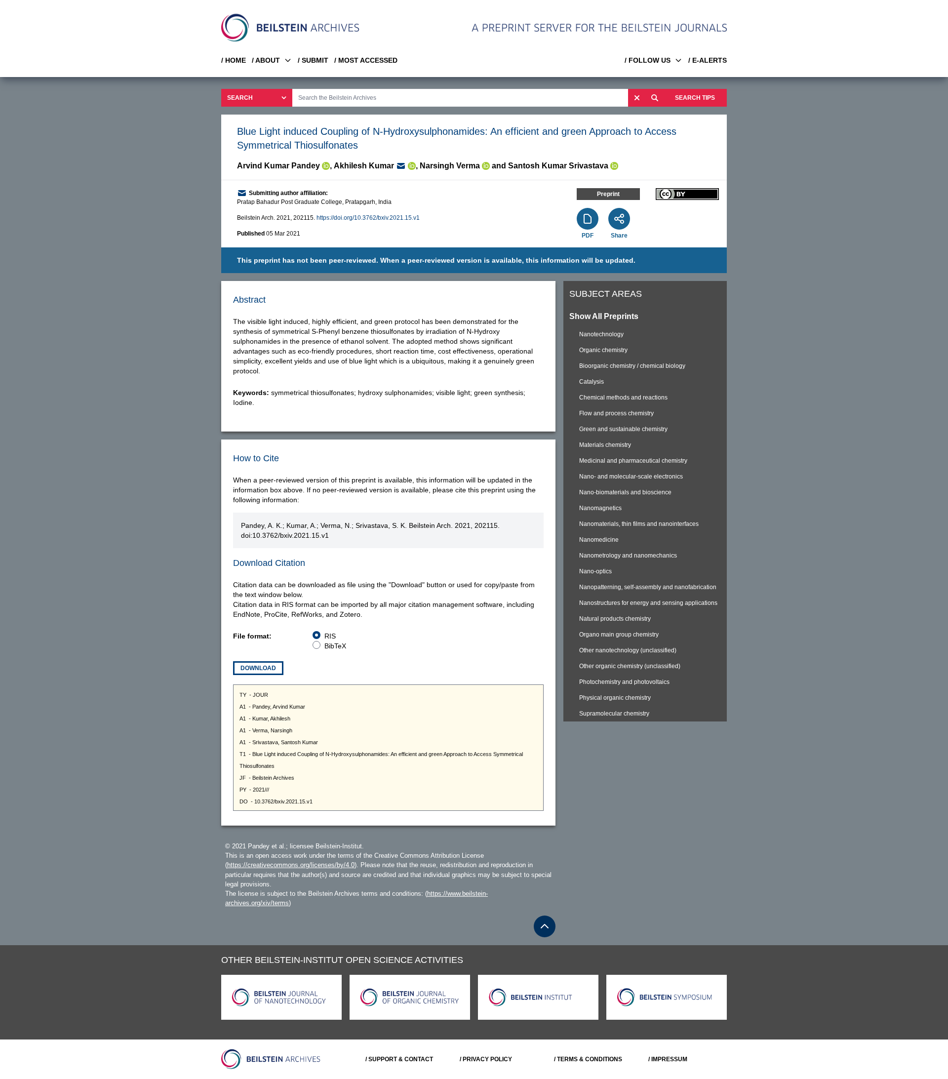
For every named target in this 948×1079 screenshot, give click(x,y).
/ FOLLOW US (648, 60)
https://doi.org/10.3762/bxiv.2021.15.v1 (368, 217)
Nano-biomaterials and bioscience (625, 492)
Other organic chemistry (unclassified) (629, 666)
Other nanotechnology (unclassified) (627, 650)
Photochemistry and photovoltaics (624, 682)
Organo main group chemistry (619, 634)
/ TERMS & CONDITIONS (588, 1059)
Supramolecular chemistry (614, 713)
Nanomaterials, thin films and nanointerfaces (639, 523)
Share (619, 235)
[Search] (655, 98)
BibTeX (335, 646)
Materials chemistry (605, 444)
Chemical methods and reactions (623, 397)
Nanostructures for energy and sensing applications (648, 602)
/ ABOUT (266, 60)
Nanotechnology (601, 334)
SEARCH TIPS (695, 97)
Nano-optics (595, 571)
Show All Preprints (603, 316)
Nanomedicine (599, 539)
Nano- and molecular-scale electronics (631, 476)
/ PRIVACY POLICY (486, 1059)
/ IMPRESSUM (667, 1059)
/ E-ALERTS (707, 60)
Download (258, 668)
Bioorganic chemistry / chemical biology (632, 365)
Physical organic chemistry (615, 697)
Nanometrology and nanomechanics (628, 555)
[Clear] (637, 98)
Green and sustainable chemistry (623, 429)
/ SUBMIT (313, 60)
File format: (252, 636)
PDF (587, 235)
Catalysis (591, 381)
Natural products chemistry (615, 618)
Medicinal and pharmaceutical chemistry (633, 460)
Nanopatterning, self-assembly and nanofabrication (647, 587)
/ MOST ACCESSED (365, 60)
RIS (330, 636)
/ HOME (233, 60)
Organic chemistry (603, 350)
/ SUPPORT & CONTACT (399, 1059)
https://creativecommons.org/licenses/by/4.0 (291, 865)
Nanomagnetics (600, 508)
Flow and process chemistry (616, 413)
